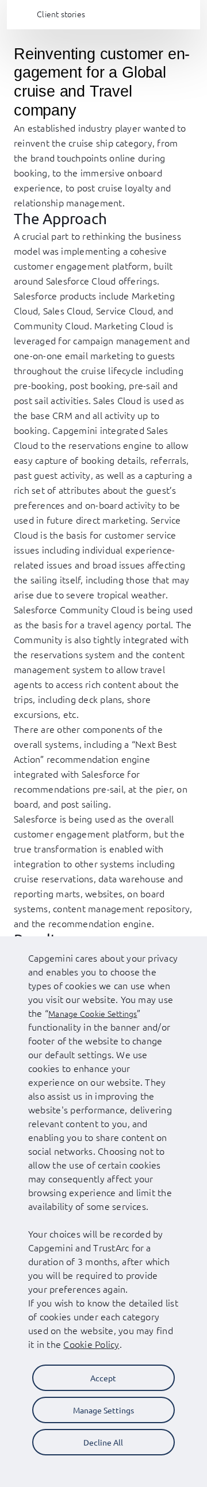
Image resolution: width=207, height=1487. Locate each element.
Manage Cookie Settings (92, 1013)
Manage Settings (103, 1410)
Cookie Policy (91, 1344)
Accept (103, 1378)
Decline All (103, 1442)
